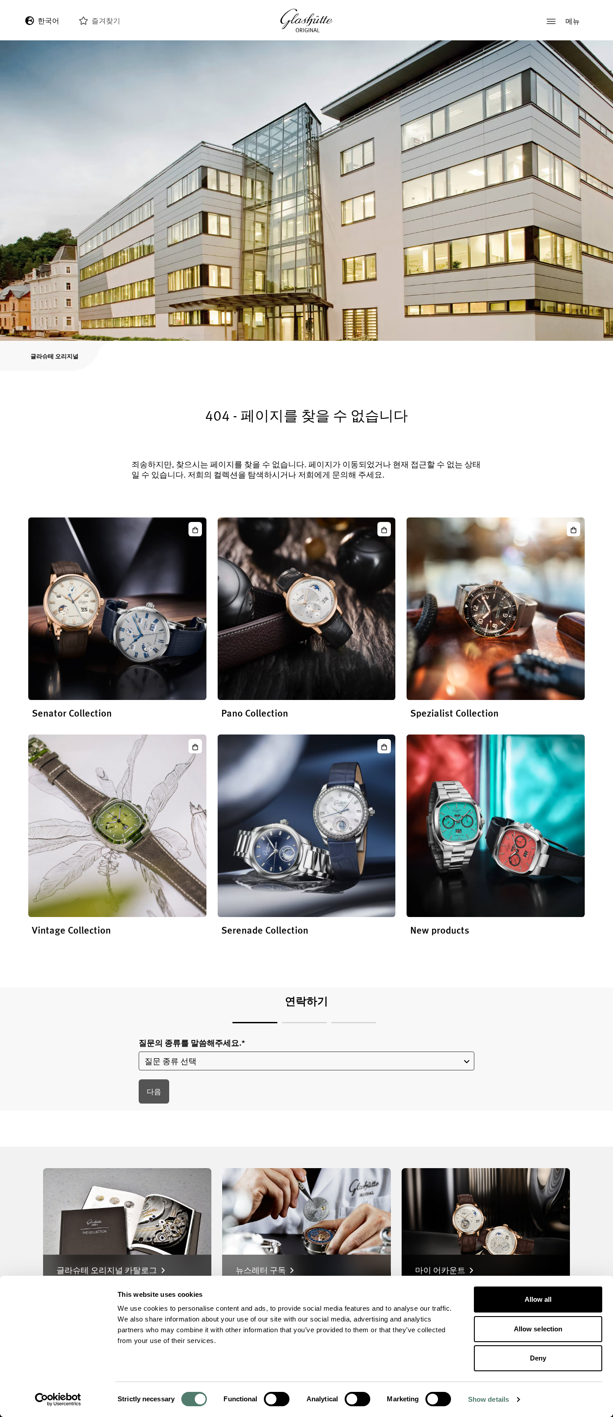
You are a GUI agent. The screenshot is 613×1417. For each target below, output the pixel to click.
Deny (538, 1358)
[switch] (276, 1399)
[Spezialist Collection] (496, 608)
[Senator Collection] (117, 608)
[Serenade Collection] (307, 826)
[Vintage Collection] (117, 826)
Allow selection (538, 1329)
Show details (488, 1399)
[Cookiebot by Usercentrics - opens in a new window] (58, 1399)
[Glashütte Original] (306, 21)
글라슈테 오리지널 (55, 356)
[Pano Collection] (307, 608)
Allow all (538, 1299)
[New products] (496, 826)
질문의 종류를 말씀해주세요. (192, 1043)
